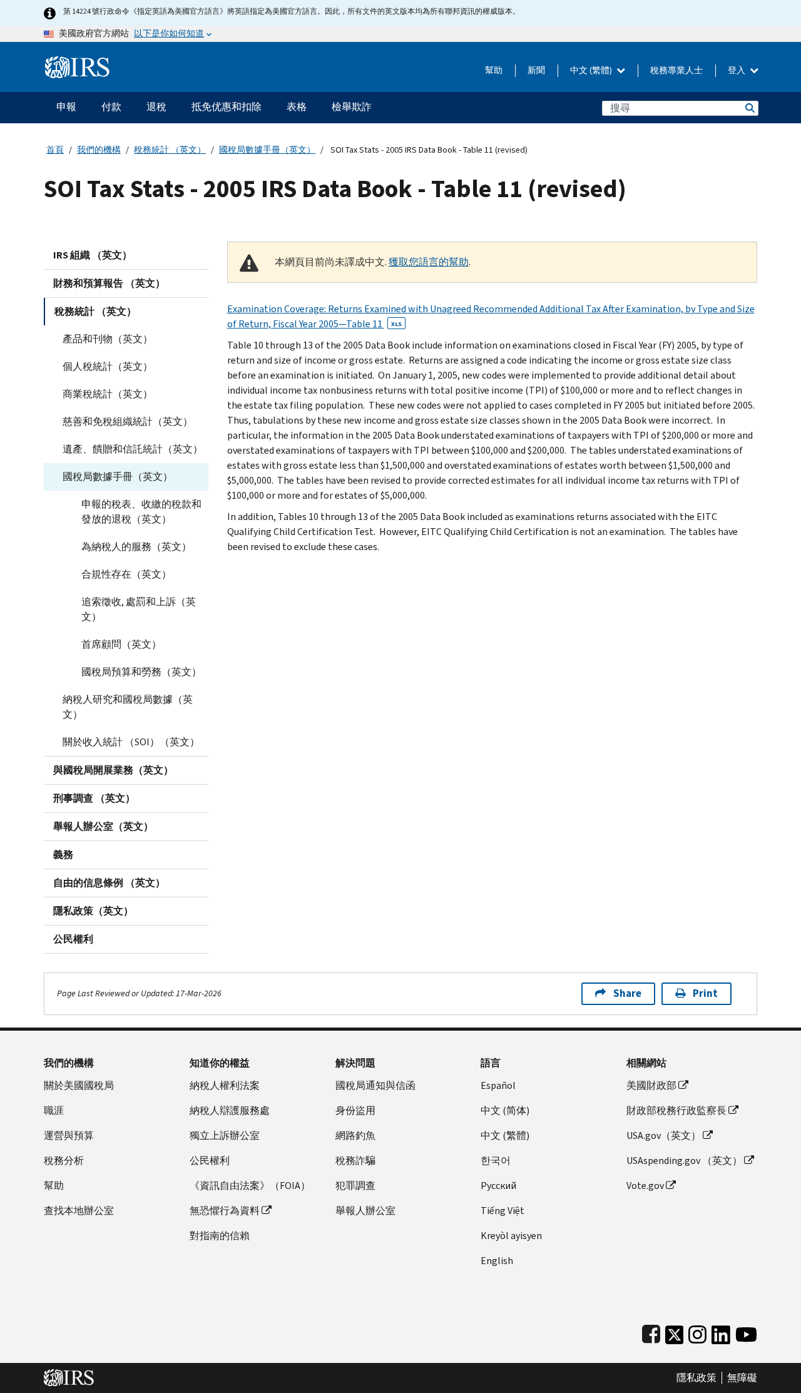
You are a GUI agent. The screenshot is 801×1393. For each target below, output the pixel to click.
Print (705, 993)
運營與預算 (69, 1135)
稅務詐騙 (355, 1160)
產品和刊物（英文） (108, 338)
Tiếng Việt (502, 1210)
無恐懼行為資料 (225, 1210)
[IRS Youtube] (746, 1332)
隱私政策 (696, 1378)
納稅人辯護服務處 (230, 1110)
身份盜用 (355, 1110)
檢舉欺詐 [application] (352, 106)
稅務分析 (64, 1160)
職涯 (54, 1110)
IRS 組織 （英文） (92, 255)
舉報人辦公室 (365, 1210)
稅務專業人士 (676, 70)
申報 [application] (66, 106)
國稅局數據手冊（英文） (267, 150)
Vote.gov (645, 1185)
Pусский (498, 1185)
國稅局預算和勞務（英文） (141, 671)
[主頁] (77, 62)
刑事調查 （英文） (94, 798)
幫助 (494, 70)
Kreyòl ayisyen (511, 1235)
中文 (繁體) (592, 70)
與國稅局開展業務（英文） (113, 770)
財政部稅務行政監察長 (676, 1110)
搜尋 (749, 108)
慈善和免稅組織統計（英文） (128, 421)
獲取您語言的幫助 (429, 261)
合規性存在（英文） (126, 574)
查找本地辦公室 (79, 1210)
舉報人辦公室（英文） (103, 826)
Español (498, 1085)
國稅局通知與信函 (375, 1085)
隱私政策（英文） (93, 910)
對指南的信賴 (220, 1235)
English (497, 1260)
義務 (63, 854)
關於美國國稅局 (79, 1085)
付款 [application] (111, 106)
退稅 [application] (156, 106)
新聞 (536, 70)
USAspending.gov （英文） (684, 1160)
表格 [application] (297, 106)
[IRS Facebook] (651, 1332)
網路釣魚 (355, 1135)
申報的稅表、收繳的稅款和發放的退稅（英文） (141, 512)
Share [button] (627, 993)
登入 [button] (737, 70)
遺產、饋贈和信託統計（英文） (133, 449)
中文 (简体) (505, 1110)
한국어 (496, 1160)
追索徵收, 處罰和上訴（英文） (138, 609)
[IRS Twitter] (674, 1332)
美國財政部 (651, 1085)
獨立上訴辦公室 (225, 1135)
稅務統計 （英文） (170, 150)
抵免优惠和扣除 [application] (226, 106)
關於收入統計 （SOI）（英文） (131, 741)
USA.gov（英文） (663, 1135)
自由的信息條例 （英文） (109, 882)
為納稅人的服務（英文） (136, 546)
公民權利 (73, 939)
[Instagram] (697, 1332)
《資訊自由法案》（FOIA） (250, 1185)
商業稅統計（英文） (108, 394)
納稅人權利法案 (225, 1085)
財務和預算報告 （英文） (109, 283)
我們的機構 (99, 150)
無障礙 (742, 1378)
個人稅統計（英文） (108, 366)
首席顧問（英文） (121, 644)
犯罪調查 (355, 1185)
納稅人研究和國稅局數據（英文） (128, 707)
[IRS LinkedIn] (721, 1332)
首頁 (55, 150)
